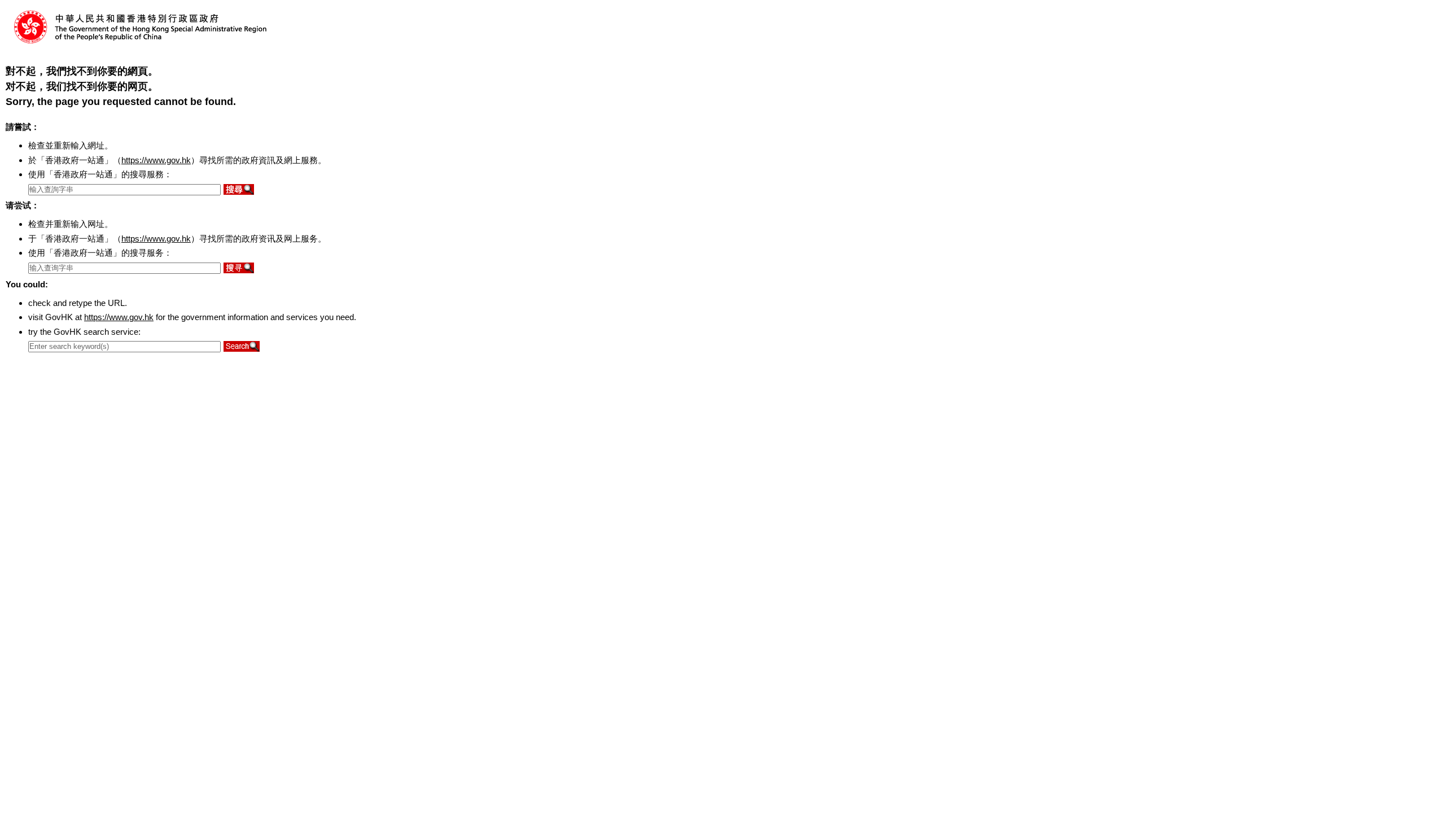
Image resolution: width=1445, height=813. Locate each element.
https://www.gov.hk (156, 160)
